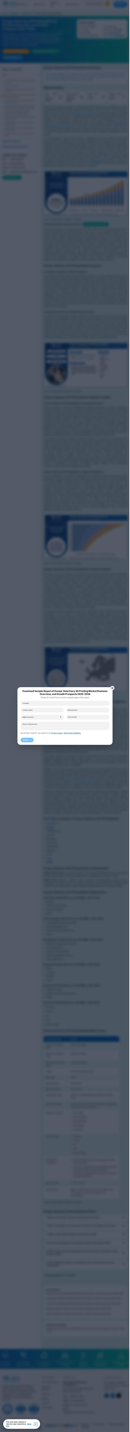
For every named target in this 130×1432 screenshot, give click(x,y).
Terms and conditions (71, 733)
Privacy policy (56, 733)
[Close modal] (111, 688)
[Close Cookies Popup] (35, 1424)
